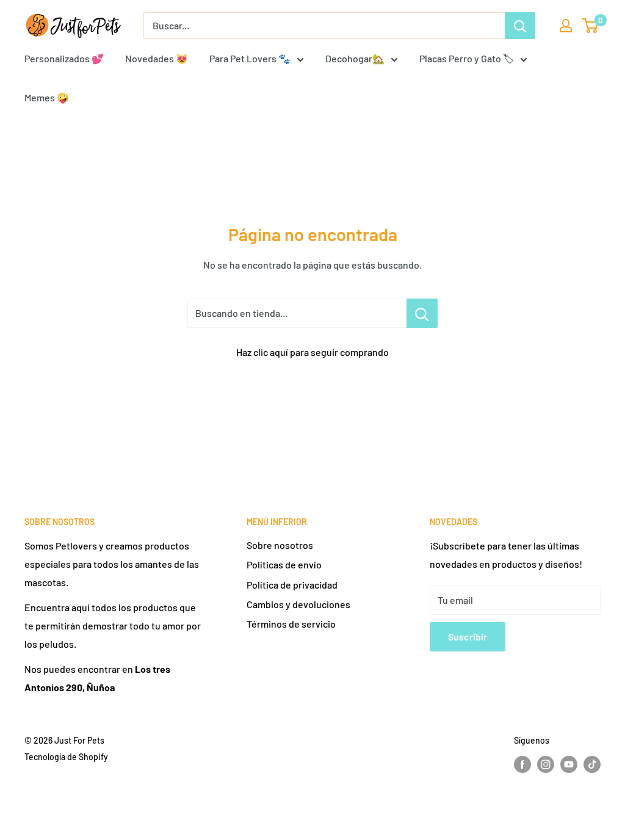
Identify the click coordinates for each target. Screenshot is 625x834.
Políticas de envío (284, 564)
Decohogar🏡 (355, 58)
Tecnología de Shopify (66, 757)
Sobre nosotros (280, 545)
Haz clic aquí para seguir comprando (312, 352)
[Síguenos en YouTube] (568, 764)
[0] (590, 25)
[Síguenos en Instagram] (545, 764)
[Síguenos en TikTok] (592, 764)
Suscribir (467, 636)
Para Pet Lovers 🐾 (250, 58)
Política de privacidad (292, 584)
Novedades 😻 (156, 58)
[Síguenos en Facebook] (522, 764)
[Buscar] (520, 25)
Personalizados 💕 (64, 58)
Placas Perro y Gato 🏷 (466, 58)
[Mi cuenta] (566, 25)
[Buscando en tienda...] (422, 313)
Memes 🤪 (46, 97)
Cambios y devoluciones (298, 604)
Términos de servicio (291, 623)
